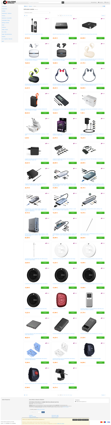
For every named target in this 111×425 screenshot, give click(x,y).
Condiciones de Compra (33, 417)
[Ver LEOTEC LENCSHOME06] (64, 125)
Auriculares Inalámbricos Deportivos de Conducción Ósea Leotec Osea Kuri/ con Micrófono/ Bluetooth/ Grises (91, 85)
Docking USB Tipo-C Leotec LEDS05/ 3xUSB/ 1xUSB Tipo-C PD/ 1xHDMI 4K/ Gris (91, 209)
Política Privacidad (32, 416)
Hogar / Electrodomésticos (7, 34)
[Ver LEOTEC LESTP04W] (92, 225)
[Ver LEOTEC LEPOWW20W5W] (64, 349)
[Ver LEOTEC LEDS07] (64, 225)
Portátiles (3, 11)
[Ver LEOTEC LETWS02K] (64, 50)
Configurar (75, 419)
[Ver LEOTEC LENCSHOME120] (64, 150)
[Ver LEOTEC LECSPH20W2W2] (37, 125)
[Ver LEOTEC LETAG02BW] (37, 275)
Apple (3, 41)
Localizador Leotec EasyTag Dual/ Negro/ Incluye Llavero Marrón (64, 283)
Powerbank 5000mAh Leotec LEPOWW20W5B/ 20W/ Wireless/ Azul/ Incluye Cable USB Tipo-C (36, 359)
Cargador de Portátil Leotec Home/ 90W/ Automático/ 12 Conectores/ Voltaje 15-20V (63, 134)
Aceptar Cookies (85, 419)
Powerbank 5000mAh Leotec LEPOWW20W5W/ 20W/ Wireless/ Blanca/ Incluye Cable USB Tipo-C (64, 359)
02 (62, 15)
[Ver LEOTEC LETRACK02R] (64, 299)
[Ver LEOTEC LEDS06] (37, 225)
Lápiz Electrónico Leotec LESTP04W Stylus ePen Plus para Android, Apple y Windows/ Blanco (92, 234)
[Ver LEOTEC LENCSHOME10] (92, 150)
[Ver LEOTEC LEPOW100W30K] (37, 100)
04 (66, 15)
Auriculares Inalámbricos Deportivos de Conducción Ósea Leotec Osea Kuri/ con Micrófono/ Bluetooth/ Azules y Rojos (64, 85)
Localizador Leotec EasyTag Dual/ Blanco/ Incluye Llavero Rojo (91, 258)
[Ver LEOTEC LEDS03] (37, 200)
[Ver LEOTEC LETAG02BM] (64, 275)
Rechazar (79, 419)
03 (64, 15)
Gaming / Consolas (5, 22)
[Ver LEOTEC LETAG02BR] (37, 299)
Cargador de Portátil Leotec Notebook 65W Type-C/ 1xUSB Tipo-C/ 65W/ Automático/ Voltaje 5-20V (36, 159)
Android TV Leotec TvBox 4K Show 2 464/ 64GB (88, 34)
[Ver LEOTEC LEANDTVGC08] (37, 25)
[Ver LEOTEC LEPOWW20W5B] (37, 349)
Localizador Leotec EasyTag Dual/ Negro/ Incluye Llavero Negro (91, 283)
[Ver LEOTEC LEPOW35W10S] (92, 299)
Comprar (45, 38)
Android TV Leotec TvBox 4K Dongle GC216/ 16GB (33, 34)
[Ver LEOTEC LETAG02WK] (64, 250)
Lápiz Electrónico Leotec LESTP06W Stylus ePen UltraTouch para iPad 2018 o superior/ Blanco (36, 259)
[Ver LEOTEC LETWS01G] (37, 75)
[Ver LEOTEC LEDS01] (64, 175)
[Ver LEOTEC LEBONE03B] (64, 75)
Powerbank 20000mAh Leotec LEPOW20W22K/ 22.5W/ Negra (64, 333)
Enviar (43, 412)
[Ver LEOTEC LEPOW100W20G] (37, 324)
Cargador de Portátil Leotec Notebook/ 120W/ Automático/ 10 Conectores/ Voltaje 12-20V (63, 159)
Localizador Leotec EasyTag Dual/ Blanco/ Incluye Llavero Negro (64, 258)
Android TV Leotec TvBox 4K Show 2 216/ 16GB (61, 34)
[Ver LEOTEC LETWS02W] (37, 50)
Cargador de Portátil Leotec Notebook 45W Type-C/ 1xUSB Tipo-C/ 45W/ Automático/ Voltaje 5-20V (92, 134)
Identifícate (94, 2)
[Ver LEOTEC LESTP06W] (37, 250)
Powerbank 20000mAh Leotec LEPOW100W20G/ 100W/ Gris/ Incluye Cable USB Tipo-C (36, 334)
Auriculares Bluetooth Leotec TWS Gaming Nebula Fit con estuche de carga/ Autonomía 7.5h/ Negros (64, 60)
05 (68, 15)
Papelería (3, 36)
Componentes (4, 8)
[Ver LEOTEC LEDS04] (64, 200)
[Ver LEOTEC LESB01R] (37, 374)
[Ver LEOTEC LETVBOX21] (92, 25)
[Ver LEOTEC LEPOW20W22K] (64, 324)
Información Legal (55, 415)
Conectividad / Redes (6, 20)
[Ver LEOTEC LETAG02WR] (92, 250)
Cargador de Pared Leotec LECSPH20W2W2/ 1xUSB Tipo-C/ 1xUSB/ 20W (37, 134)
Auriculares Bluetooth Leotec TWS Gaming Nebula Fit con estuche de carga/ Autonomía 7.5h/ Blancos (36, 60)
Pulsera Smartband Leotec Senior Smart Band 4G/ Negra (90, 358)
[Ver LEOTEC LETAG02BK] (92, 275)
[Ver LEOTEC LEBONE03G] (92, 75)
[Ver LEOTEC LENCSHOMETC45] (92, 125)
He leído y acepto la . (37, 409)
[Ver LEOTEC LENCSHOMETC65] (37, 150)
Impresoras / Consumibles (7, 18)
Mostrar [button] (103, 15)
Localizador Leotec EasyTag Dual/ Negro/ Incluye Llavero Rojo (36, 308)
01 (60, 15)
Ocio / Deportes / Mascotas (7, 38)
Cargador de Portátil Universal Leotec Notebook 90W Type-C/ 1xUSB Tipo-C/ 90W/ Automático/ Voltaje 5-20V (36, 184)
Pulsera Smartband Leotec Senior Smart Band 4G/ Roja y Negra (36, 383)
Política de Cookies (60, 423)
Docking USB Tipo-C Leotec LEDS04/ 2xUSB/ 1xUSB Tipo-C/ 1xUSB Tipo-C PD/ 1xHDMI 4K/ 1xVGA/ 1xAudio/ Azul (64, 209)
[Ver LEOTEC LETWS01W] (92, 50)
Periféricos (4, 27)
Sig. (71, 15)
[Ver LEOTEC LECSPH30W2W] (92, 100)
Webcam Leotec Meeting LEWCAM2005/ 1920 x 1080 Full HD (63, 383)
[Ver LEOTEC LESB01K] (92, 349)
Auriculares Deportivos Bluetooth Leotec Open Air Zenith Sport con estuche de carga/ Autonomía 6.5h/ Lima (36, 85)
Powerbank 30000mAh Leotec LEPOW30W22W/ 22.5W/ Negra (91, 333)
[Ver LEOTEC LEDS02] (92, 175)
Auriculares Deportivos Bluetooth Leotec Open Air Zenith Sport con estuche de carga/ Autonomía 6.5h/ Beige (92, 60)
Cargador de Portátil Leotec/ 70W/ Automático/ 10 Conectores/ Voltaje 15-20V (91, 159)
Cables (3, 25)
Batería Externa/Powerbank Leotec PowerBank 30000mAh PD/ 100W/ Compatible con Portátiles (36, 110)
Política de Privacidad (40, 409)
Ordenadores (4, 6)
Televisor (3, 15)
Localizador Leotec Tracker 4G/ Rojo (59, 308)
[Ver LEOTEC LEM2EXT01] (64, 100)
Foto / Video (4, 31)
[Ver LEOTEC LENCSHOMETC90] (37, 175)
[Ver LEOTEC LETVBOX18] (64, 25)
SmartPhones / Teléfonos (6, 13)
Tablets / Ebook (5, 29)
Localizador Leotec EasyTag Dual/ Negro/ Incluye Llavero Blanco (36, 283)
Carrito (107, 2)
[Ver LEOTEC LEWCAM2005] (64, 374)
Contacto (101, 2)
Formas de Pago (55, 417)
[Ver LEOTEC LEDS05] (92, 200)
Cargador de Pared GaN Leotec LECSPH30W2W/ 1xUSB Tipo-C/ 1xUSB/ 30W (91, 110)
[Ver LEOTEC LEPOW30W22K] (92, 324)
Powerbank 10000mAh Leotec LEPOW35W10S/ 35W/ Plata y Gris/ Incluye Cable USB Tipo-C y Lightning (92, 309)
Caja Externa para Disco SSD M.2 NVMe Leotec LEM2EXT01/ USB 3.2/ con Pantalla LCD (65, 110)
